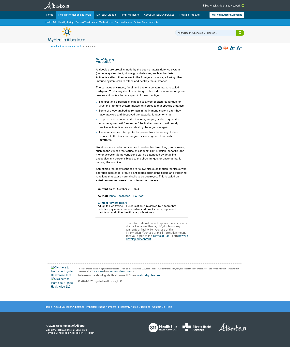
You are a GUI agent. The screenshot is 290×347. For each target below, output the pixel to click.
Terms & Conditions (56, 333)
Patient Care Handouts (146, 22)
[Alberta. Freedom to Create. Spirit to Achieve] (229, 329)
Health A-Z (50, 22)
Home (49, 14)
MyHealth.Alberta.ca (66, 34)
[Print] (226, 48)
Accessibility (76, 333)
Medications (106, 22)
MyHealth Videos (106, 14)
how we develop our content (121, 271)
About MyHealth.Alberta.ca (159, 14)
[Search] (240, 33)
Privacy (90, 333)
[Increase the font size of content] (239, 48)
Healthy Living (66, 22)
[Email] (220, 48)
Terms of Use (161, 235)
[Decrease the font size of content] (232, 48)
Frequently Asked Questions (134, 306)
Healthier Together (190, 14)
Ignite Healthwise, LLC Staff (126, 195)
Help (169, 306)
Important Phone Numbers (101, 306)
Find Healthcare (130, 14)
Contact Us (158, 306)
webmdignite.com (148, 275)
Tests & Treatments (86, 22)
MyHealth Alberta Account (227, 14)
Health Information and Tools (74, 14)
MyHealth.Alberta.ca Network (223, 5)
